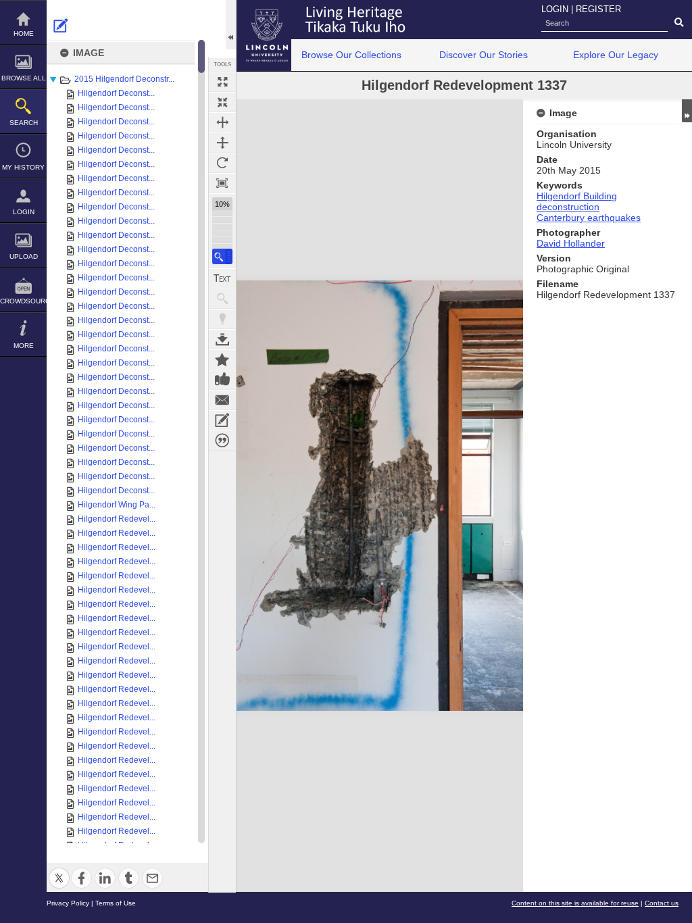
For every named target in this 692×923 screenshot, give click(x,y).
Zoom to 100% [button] (222, 183)
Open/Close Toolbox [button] (231, 24)
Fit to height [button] (222, 142)
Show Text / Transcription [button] (222, 278)
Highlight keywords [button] (222, 319)
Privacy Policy (68, 903)
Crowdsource (23, 301)
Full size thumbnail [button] (222, 82)
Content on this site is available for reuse (575, 903)
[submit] (679, 23)
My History (23, 167)
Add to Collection (222, 359)
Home (24, 33)
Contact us (661, 903)
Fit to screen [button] (222, 102)
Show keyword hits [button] (222, 299)
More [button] (24, 345)
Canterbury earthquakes (589, 217)
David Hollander (571, 243)
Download (222, 339)
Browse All (23, 78)
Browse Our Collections (351, 54)
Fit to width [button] (222, 122)
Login (23, 212)
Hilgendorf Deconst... (116, 93)
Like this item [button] (222, 380)
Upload (23, 256)
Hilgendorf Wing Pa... (116, 504)
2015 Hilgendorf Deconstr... (124, 79)
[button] (222, 256)
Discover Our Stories (483, 54)
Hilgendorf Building (577, 196)
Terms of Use (115, 903)
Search (23, 122)
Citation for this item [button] (222, 440)
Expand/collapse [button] (687, 110)
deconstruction (568, 206)
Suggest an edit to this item (60, 25)
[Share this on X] (59, 870)
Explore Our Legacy (615, 54)
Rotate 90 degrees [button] (222, 163)
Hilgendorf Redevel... (116, 519)
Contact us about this (222, 400)
